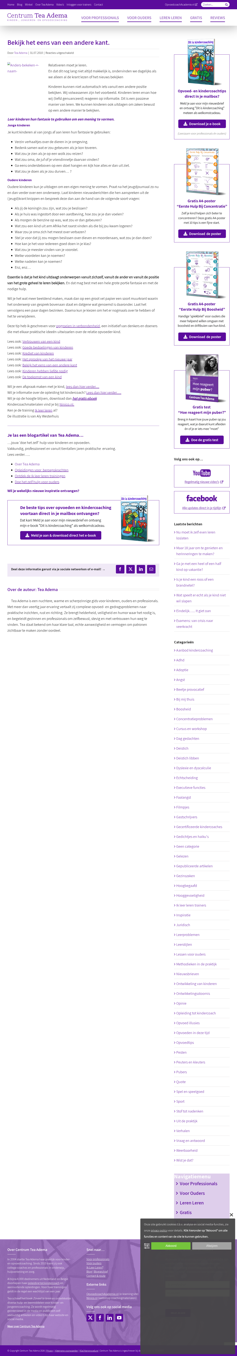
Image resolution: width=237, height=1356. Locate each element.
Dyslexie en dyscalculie (193, 768)
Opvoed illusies (188, 1023)
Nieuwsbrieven (187, 973)
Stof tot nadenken (189, 1111)
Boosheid (183, 709)
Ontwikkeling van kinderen (196, 983)
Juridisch (183, 924)
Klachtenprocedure (89, 1350)
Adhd (180, 660)
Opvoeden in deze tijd (193, 1032)
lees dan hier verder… (82, 386)
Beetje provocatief (190, 689)
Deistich (182, 748)
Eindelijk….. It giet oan (193, 610)
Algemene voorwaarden (66, 1350)
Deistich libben (187, 758)
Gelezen (182, 856)
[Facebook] (100, 1318)
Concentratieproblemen (194, 718)
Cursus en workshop (191, 728)
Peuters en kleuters (190, 1062)
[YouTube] (119, 1318)
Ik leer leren (43, 410)
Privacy (49, 1350)
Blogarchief (101, 1271)
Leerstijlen (184, 944)
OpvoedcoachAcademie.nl (179, 4)
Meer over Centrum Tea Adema (25, 1326)
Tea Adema (20, 53)
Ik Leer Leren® (94, 1267)
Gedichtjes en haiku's (192, 836)
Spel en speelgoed (190, 1091)
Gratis (186, 1212)
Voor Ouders (192, 1193)
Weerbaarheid (187, 1150)
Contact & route (96, 1276)
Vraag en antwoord (190, 1140)
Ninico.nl (92, 1298)
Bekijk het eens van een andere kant (49, 365)
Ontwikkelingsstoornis (193, 993)
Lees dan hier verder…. (103, 392)
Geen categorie (187, 846)
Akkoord (171, 1245)
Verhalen (183, 1130)
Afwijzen (212, 1245)
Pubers (181, 1072)
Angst (180, 679)
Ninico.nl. (66, 404)
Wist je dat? (184, 1160)
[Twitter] (90, 1318)
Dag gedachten (187, 738)
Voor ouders (93, 1263)
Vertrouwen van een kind (41, 341)
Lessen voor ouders (191, 954)
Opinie (181, 1003)
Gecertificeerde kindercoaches (199, 826)
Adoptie (182, 669)
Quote (181, 1081)
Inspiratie (183, 915)
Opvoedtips (185, 1042)
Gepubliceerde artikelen (194, 866)
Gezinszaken (185, 875)
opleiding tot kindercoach (44, 1283)
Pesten (181, 1052)
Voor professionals (97, 1259)
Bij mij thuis (185, 699)
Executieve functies (190, 787)
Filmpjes (182, 807)
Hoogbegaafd (186, 885)
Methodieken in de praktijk (196, 964)
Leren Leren (192, 1202)
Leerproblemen (188, 934)
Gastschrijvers (186, 817)
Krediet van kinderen (38, 353)
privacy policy (159, 1230)
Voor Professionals (198, 1183)
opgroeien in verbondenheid (78, 325)
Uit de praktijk (186, 1121)
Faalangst (183, 797)
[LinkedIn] (110, 1318)
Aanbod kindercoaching (194, 650)
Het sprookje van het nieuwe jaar (47, 359)
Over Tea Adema (27, 464)
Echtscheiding (187, 777)
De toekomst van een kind (42, 377)
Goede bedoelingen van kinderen (47, 347)
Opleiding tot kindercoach (196, 1013)
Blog (89, 1271)
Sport (180, 1101)
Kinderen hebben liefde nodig (45, 371)
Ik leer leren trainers (191, 905)
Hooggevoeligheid (190, 895)
